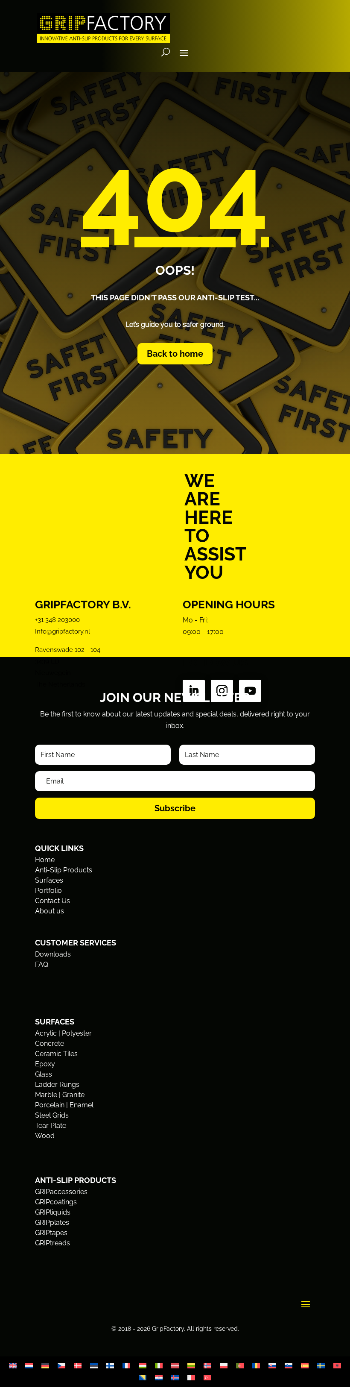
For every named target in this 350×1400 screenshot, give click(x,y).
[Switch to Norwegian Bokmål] (207, 1366)
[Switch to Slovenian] (288, 1366)
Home (45, 860)
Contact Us (52, 901)
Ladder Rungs (57, 1084)
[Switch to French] (126, 1366)
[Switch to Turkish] (207, 1378)
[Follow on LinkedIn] (194, 691)
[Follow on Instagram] (222, 691)
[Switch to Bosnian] (142, 1378)
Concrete (49, 1043)
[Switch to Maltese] (191, 1378)
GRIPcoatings (56, 1202)
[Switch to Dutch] (29, 1366)
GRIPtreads (52, 1243)
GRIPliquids (52, 1212)
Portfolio (48, 890)
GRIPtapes (51, 1233)
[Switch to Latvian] (175, 1366)
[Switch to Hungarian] (142, 1366)
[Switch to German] (45, 1366)
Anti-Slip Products (63, 870)
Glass (43, 1074)
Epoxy (45, 1064)
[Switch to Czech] (61, 1366)
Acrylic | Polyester (63, 1033)
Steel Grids (52, 1115)
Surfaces (49, 880)
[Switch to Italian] (159, 1366)
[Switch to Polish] (224, 1366)
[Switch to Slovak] (272, 1366)
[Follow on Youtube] (250, 691)
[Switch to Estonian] (94, 1366)
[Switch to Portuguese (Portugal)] (240, 1366)
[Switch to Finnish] (110, 1366)
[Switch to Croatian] (159, 1378)
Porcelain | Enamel (64, 1105)
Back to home (175, 354)
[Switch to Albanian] (337, 1366)
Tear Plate (50, 1125)
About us (49, 911)
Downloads (53, 954)
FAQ (41, 964)
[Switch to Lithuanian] (191, 1366)
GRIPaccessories (61, 1192)
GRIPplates (52, 1222)
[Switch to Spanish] (305, 1366)
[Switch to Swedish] (321, 1366)
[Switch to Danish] (78, 1366)
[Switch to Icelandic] (175, 1378)
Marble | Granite (60, 1095)
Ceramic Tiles (56, 1054)
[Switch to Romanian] (256, 1366)
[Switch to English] (13, 1366)
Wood (45, 1136)
